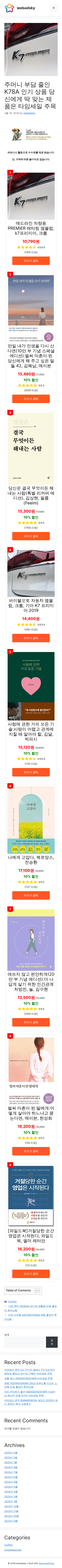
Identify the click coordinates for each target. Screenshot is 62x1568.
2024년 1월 (10, 1501)
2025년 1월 (10, 1462)
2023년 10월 (11, 1516)
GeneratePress (46, 1563)
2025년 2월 (10, 1457)
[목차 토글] (35, 1290)
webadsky (26, 8)
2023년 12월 (11, 1506)
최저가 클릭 (31, 260)
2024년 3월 (11, 1491)
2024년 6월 (11, 1477)
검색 (6, 1334)
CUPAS (12, 1301)
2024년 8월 (10, 1467)
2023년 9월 (11, 1521)
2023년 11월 (11, 1511)
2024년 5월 (10, 1482)
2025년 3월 (10, 1452)
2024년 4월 (11, 1486)
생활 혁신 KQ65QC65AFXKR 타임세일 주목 (28, 1378)
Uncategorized (12, 1549)
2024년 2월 (10, 1496)
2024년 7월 (10, 1472)
